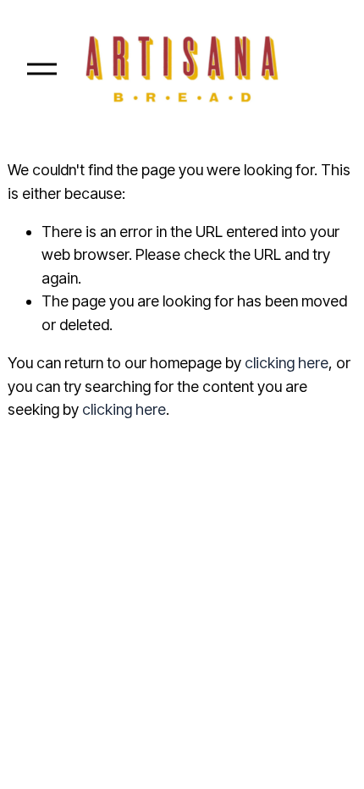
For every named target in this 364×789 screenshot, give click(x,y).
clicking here (286, 363)
